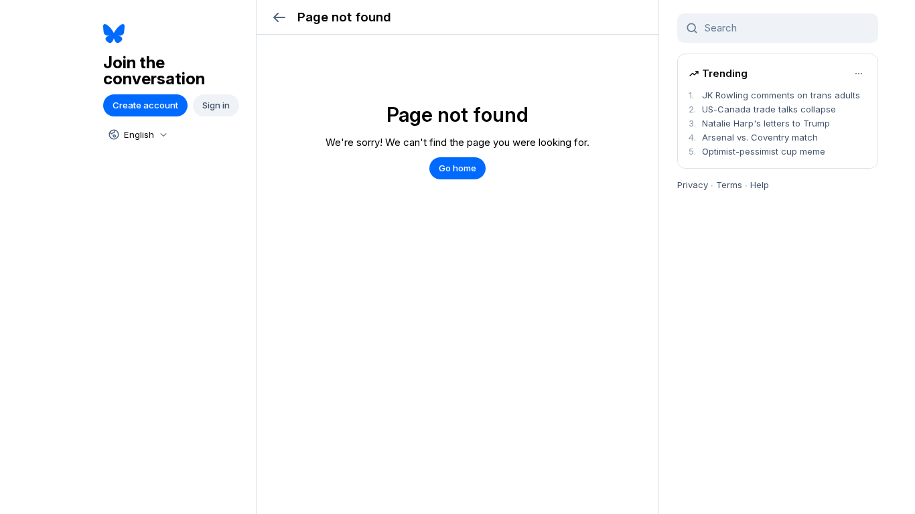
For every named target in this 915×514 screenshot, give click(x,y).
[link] (174, 34)
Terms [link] (729, 184)
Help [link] (759, 184)
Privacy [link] (692, 184)
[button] (279, 17)
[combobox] (136, 134)
